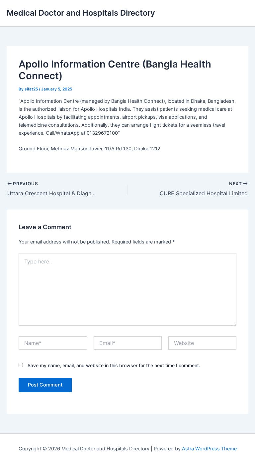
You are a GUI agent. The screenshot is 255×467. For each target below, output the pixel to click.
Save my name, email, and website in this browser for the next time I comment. (114, 365)
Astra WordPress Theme (209, 449)
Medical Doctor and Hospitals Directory (81, 13)
